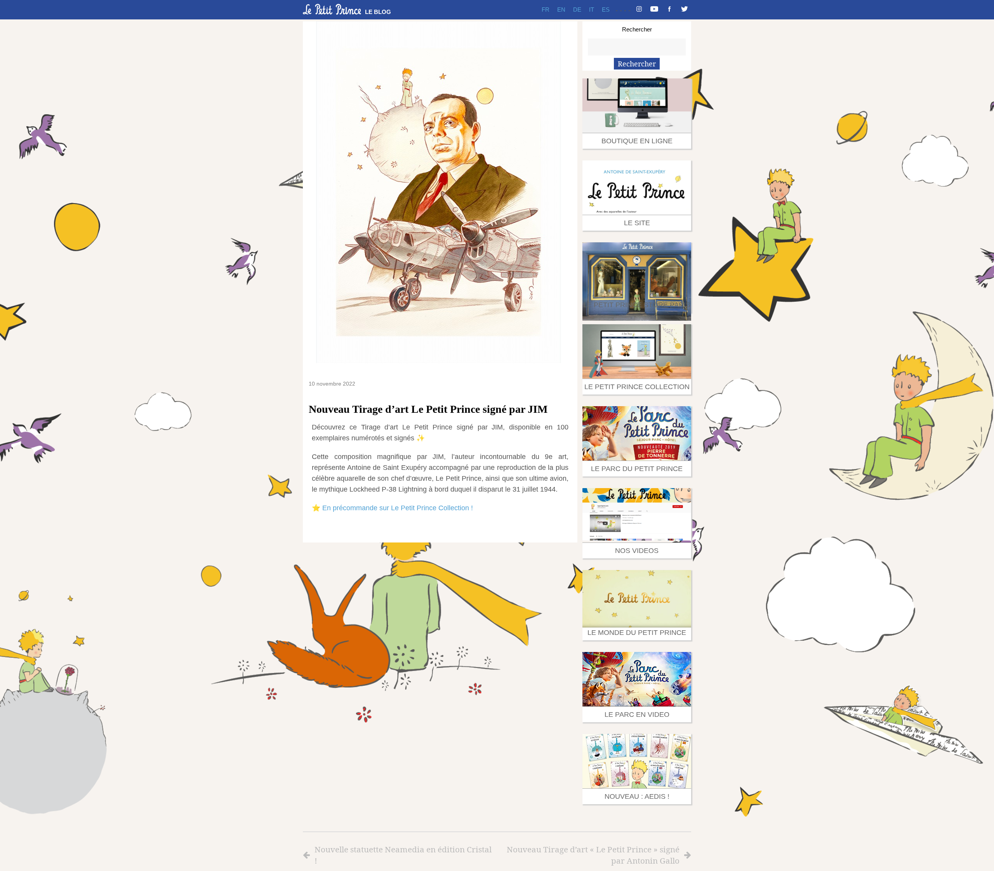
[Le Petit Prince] (332, 9)
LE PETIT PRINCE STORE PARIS (636, 305)
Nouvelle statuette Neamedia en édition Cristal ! (403, 855)
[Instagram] (639, 9)
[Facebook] (669, 9)
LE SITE (637, 223)
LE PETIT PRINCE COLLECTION (637, 387)
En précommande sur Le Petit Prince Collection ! (397, 508)
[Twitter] (684, 9)
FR (545, 9)
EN (561, 9)
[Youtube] (654, 9)
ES (606, 9)
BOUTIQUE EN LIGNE (637, 141)
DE (577, 9)
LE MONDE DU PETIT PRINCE (636, 632)
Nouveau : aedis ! (637, 796)
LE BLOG (378, 12)
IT (591, 9)
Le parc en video (637, 714)
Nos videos (637, 551)
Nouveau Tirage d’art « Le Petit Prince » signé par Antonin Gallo (593, 855)
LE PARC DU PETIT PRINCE (637, 469)
